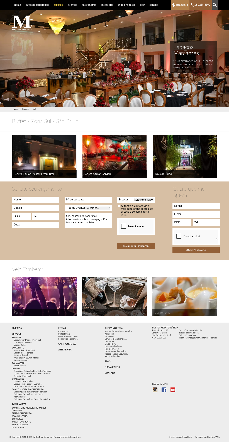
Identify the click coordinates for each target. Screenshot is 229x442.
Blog (142, 5)
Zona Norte (19, 404)
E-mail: (18, 208)
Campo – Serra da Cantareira (28, 389)
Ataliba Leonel (20, 416)
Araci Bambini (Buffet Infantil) (26, 358)
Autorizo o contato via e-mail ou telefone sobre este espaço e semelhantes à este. (137, 210)
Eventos (72, 5)
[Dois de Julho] (185, 156)
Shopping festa (114, 328)
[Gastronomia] (184, 296)
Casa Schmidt (19, 428)
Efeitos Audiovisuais (113, 346)
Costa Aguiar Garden (98, 174)
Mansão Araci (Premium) (24, 350)
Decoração (109, 341)
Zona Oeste (18, 363)
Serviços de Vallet (112, 356)
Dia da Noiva (110, 344)
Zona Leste (18, 348)
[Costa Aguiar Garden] (114, 156)
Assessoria (107, 5)
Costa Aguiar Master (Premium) (34, 174)
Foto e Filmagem (112, 349)
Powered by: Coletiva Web (207, 437)
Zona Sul (17, 337)
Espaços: (124, 199)
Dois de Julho (163, 174)
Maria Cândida (20, 425)
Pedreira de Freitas (22, 355)
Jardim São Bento (21, 422)
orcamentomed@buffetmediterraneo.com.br (198, 338)
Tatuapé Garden (20, 360)
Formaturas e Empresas (68, 339)
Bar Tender (109, 336)
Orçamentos (112, 367)
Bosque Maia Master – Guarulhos (28, 384)
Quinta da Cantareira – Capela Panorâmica (32, 399)
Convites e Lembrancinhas (116, 339)
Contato (153, 5)
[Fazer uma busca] (215, 5)
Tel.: (36, 216)
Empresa (17, 328)
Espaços (58, 5)
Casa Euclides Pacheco (23, 353)
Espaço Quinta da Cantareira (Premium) (30, 392)
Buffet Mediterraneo (37, 5)
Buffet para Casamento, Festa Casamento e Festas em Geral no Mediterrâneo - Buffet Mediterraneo (21, 23)
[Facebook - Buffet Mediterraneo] (164, 389)
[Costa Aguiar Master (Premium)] (44, 156)
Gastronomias (67, 344)
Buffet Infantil (64, 334)
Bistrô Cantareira (22, 413)
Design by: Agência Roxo (180, 437)
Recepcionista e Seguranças (116, 354)
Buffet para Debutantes (68, 336)
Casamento (63, 331)
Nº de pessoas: (75, 199)
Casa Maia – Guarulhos (23, 381)
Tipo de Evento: (75, 208)
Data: (17, 224)
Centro (16, 369)
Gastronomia (89, 5)
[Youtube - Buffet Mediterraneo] (173, 389)
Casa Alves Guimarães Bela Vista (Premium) (32, 371)
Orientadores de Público (115, 351)
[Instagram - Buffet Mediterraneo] (155, 389)
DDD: (17, 216)
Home (17, 5)
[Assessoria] (114, 296)
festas (62, 328)
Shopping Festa (126, 5)
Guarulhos (18, 379)
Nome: (17, 199)
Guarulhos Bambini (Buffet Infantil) (29, 386)
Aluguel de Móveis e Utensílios (118, 331)
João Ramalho (20, 366)
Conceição (17, 419)
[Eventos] (44, 296)
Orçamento (182, 5)
